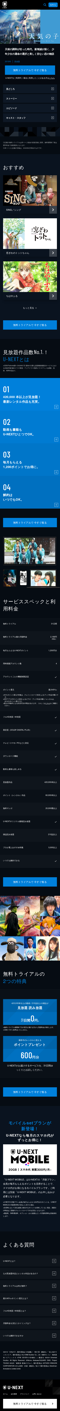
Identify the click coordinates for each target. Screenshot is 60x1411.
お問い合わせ (37, 1394)
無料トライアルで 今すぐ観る (30, 70)
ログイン (53, 5)
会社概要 (14, 1394)
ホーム (5, 1394)
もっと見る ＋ (30, 307)
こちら (52, 77)
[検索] (45, 4)
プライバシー (24, 1394)
